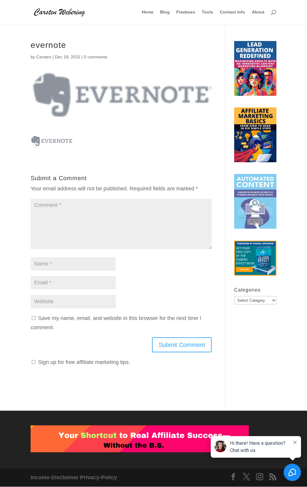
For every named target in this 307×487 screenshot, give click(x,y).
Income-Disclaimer (55, 477)
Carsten (43, 56)
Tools (207, 12)
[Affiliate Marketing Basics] (255, 136)
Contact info (232, 12)
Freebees (185, 12)
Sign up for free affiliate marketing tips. (84, 362)
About (258, 12)
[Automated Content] (255, 202)
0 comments (95, 56)
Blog (165, 12)
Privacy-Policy (98, 477)
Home (148, 12)
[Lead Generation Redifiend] (255, 69)
